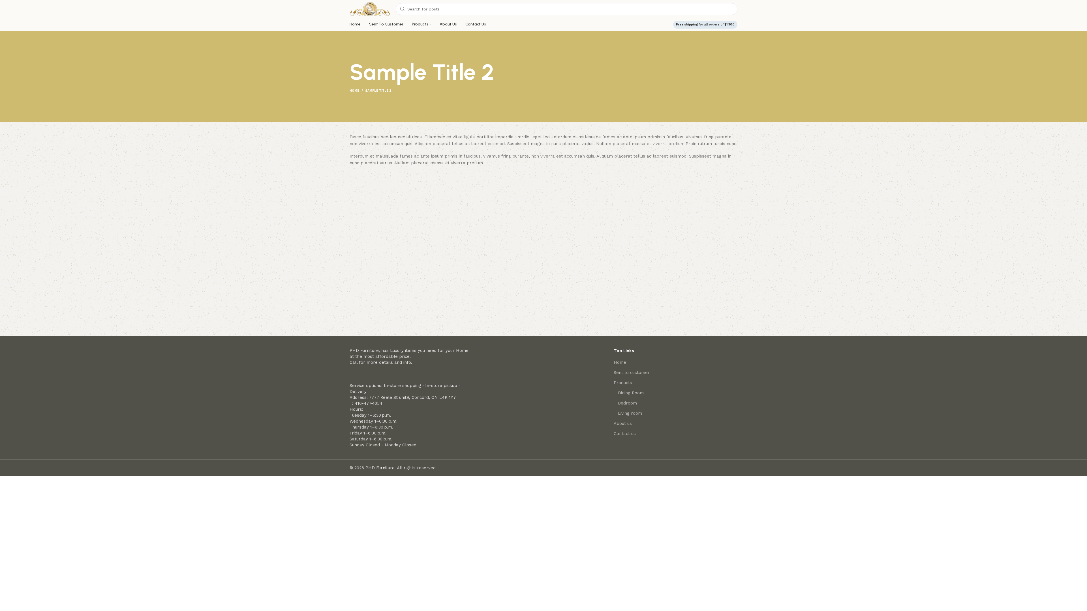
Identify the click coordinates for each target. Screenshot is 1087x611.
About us (623, 423)
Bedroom (627, 403)
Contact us (625, 433)
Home (354, 90)
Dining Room (631, 392)
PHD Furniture (380, 467)
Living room (630, 413)
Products (623, 382)
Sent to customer (632, 372)
